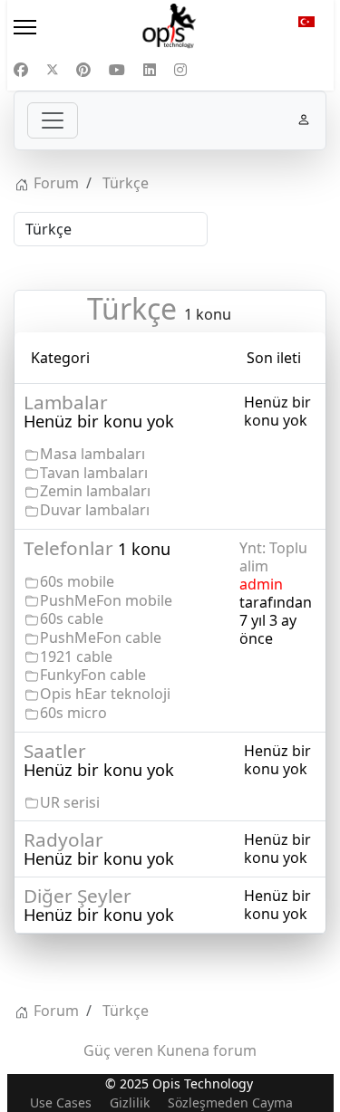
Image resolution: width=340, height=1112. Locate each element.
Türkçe (132, 308)
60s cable (71, 618)
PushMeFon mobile (106, 600)
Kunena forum (207, 1050)
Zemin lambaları (95, 491)
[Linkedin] (149, 70)
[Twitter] (52, 70)
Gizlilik (130, 1102)
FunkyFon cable (93, 675)
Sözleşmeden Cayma (230, 1102)
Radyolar (63, 839)
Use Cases (61, 1102)
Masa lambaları (92, 454)
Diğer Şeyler (77, 895)
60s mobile (77, 581)
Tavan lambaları (94, 473)
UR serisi (70, 802)
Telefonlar (68, 548)
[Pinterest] (83, 70)
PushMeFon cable (100, 637)
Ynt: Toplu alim (273, 557)
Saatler (55, 750)
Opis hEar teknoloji (105, 694)
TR (306, 27)
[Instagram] (180, 70)
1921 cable (76, 656)
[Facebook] (21, 70)
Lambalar (66, 402)
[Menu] (56, 27)
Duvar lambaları (95, 510)
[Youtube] (117, 70)
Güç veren (118, 1050)
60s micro (73, 713)
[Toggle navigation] (52, 120)
